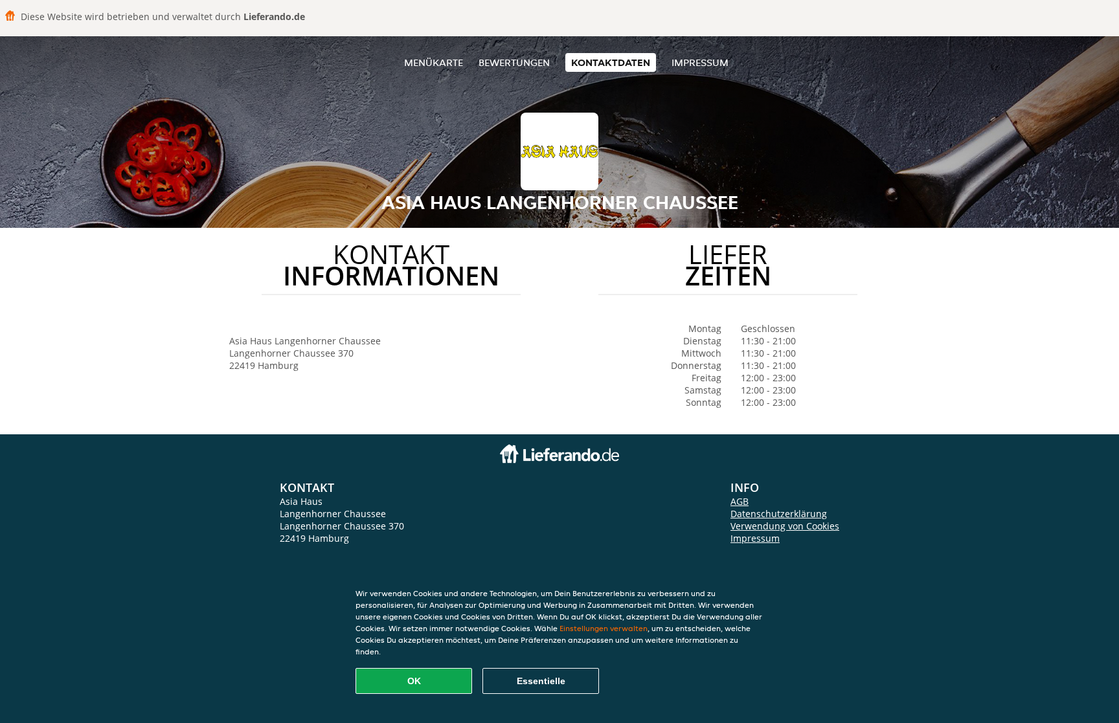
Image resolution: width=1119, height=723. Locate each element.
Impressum (700, 62)
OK (414, 681)
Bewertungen (514, 62)
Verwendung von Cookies (784, 526)
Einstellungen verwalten (604, 628)
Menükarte (433, 62)
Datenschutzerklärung (778, 513)
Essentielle (541, 681)
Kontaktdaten (610, 62)
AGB (739, 501)
